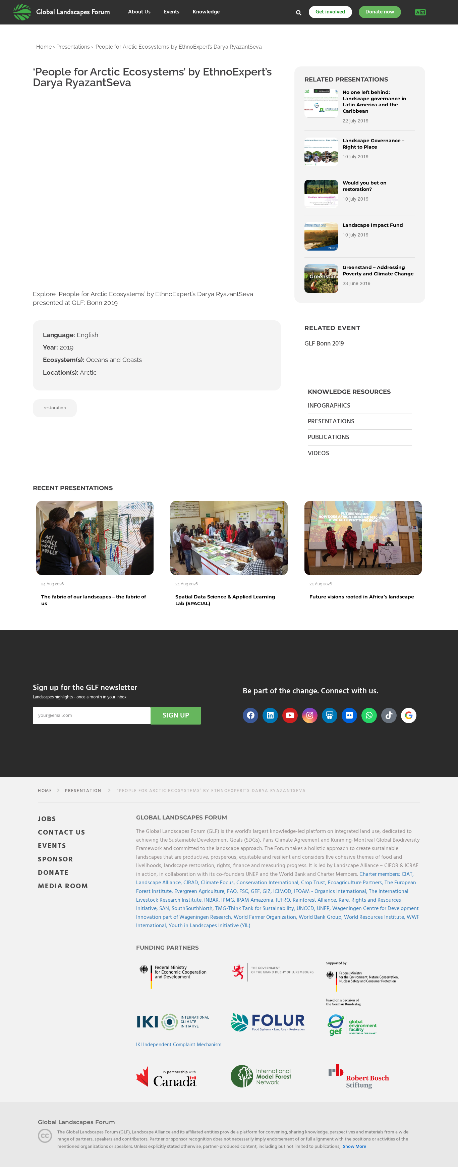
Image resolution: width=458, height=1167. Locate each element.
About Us (139, 12)
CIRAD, (192, 883)
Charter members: (379, 874)
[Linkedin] (270, 715)
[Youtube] (290, 715)
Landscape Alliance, (159, 883)
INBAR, (212, 900)
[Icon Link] (408, 715)
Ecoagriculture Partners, (356, 883)
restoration (55, 408)
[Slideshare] (329, 715)
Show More (354, 1146)
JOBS (47, 819)
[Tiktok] (389, 715)
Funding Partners (167, 947)
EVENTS (52, 846)
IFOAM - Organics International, (331, 891)
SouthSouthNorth (192, 908)
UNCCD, (307, 908)
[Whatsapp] (369, 715)
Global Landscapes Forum (73, 12)
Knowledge (206, 12)
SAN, (165, 908)
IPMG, (229, 900)
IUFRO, (284, 900)
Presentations (73, 47)
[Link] (22, 12)
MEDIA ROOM (63, 886)
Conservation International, (268, 883)
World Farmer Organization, (266, 917)
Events (171, 12)
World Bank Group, (321, 917)
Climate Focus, (218, 883)
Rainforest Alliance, (316, 900)
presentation (83, 790)
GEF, (257, 891)
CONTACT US (61, 832)
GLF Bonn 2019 (324, 344)
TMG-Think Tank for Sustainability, (256, 908)
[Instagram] (310, 715)
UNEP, (324, 908)
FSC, (245, 891)
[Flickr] (349, 715)
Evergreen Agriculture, (200, 891)
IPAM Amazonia (255, 900)
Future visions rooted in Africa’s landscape (361, 597)
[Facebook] (250, 715)
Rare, (345, 900)
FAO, (233, 891)
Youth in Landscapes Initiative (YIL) (209, 925)
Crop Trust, (314, 883)
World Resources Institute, (375, 917)
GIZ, (268, 891)
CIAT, (408, 874)
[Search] (298, 12)
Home (44, 47)
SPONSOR (55, 859)
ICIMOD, (283, 891)
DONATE (53, 873)
